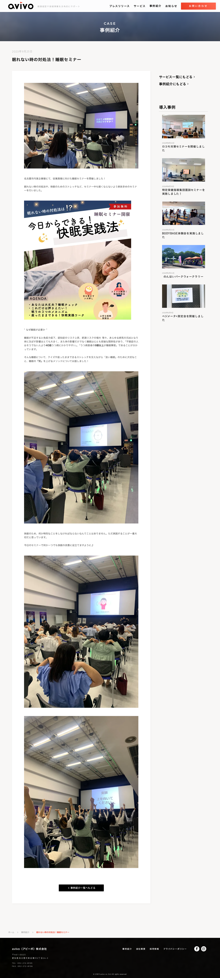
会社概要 (141, 948)
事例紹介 (155, 6)
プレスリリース (119, 6)
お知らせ (171, 6)
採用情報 (154, 948)
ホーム (11, 932)
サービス (140, 6)
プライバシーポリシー (175, 948)
